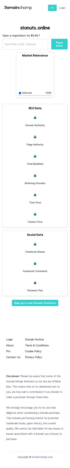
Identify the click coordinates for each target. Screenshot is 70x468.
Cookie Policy (33, 351)
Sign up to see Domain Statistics (35, 303)
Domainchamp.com (42, 457)
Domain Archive (34, 339)
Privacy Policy (33, 357)
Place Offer (59, 44)
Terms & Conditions (37, 345)
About (10, 345)
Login (62, 7)
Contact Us (13, 357)
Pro (52, 7)
